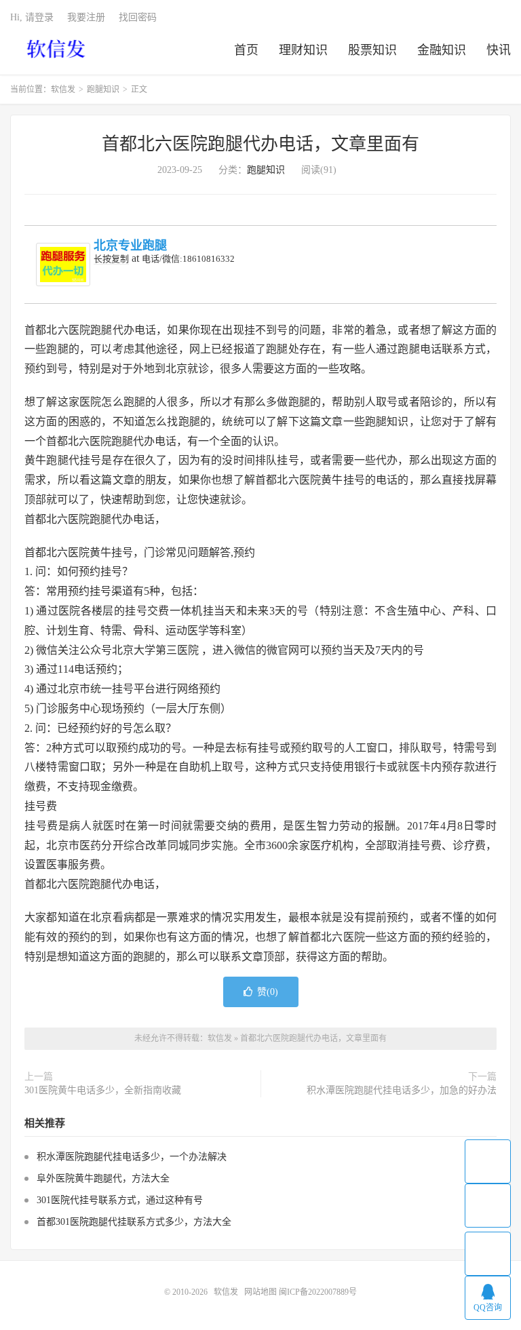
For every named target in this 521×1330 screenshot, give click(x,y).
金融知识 (441, 50)
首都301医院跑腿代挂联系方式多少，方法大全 (134, 1222)
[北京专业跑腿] (63, 264)
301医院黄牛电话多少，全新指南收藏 (102, 1090)
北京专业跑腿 (130, 245)
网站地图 (260, 1292)
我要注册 (86, 17)
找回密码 (138, 17)
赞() (267, 992)
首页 (246, 50)
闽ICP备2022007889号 (318, 1292)
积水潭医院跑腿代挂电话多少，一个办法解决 (132, 1157)
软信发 (57, 48)
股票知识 (372, 50)
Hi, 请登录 (32, 17)
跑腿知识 (103, 89)
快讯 (498, 50)
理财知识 (303, 50)
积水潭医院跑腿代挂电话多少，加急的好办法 (402, 1090)
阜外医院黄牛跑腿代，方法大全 (103, 1178)
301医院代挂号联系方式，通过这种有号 (120, 1200)
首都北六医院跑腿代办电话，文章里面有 (260, 144)
